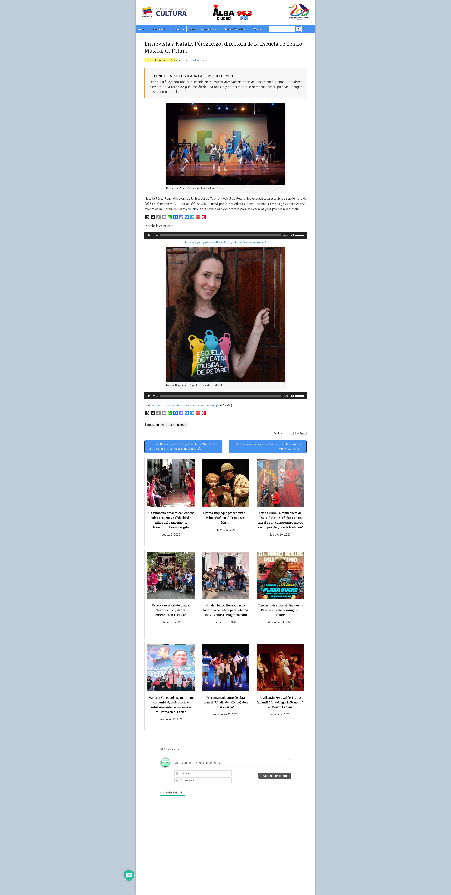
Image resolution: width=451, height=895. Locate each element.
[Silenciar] (292, 235)
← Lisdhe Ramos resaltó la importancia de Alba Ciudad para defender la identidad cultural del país (182, 446)
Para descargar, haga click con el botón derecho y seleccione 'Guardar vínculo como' (225, 242)
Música (179, 29)
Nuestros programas (203, 29)
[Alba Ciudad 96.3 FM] (225, 12)
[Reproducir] (149, 235)
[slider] (300, 235)
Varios (258, 29)
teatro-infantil (176, 424)
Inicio (141, 29)
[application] (225, 235)
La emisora (158, 29)
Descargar (212, 405)
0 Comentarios (192, 60)
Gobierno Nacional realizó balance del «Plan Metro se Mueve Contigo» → (269, 446)
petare (160, 424)
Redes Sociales (235, 29)
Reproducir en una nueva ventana (180, 405)
